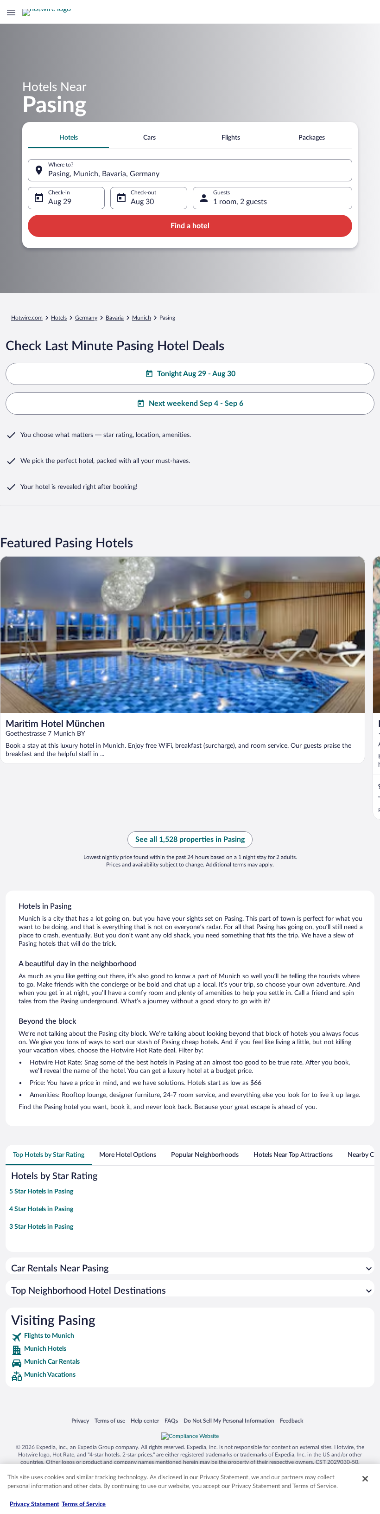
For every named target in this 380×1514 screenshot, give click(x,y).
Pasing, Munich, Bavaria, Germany (103, 174)
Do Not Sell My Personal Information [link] (229, 1421)
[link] (190, 1337)
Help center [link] (145, 1421)
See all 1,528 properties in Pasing (190, 839)
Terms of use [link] (110, 1421)
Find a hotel (190, 226)
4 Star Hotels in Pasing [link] (41, 1209)
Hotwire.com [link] (27, 318)
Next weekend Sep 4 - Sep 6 (196, 403)
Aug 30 (142, 201)
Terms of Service (84, 1504)
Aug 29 (59, 201)
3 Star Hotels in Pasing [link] (41, 1227)
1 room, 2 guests (240, 201)
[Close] (365, 1479)
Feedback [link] (291, 1421)
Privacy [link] (80, 1421)
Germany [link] (86, 318)
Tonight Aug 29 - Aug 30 (196, 374)
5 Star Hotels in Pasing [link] (41, 1191)
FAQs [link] (171, 1421)
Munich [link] (141, 318)
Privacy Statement (34, 1504)
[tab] (68, 138)
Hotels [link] (59, 318)
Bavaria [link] (115, 318)
